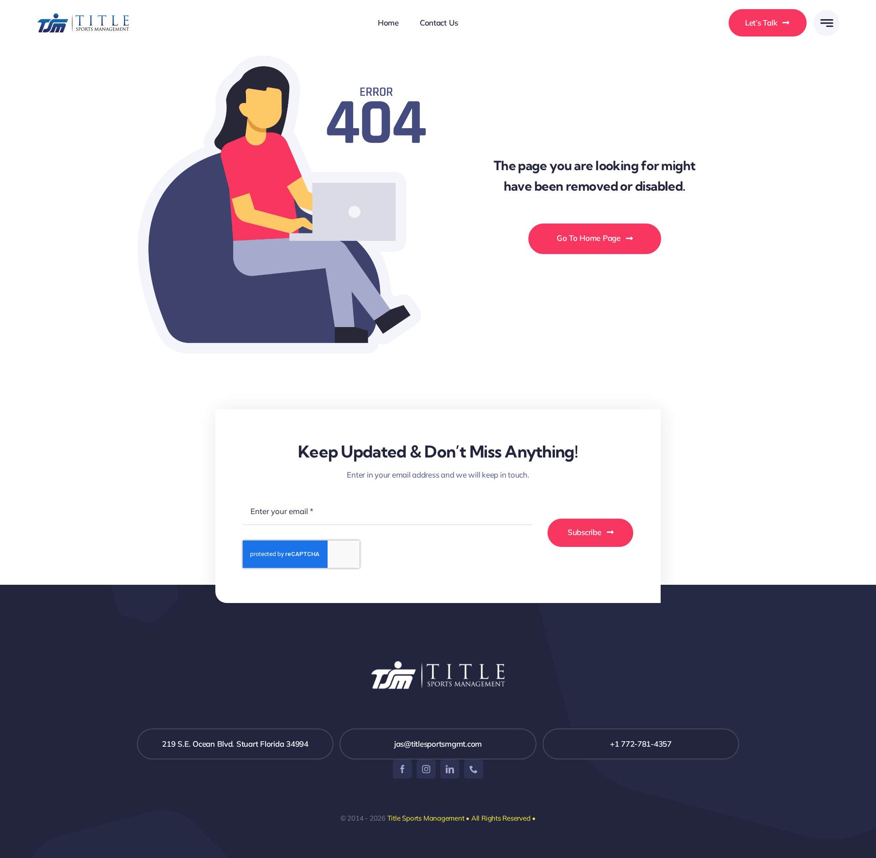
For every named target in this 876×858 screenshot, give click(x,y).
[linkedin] (449, 769)
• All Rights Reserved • (501, 818)
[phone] (473, 769)
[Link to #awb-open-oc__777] (826, 23)
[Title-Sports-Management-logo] (83, 15)
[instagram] (426, 769)
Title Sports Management (425, 818)
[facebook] (402, 769)
